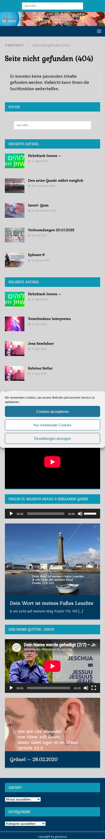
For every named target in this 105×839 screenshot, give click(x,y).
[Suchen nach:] (52, 6)
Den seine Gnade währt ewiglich (55, 180)
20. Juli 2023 (39, 235)
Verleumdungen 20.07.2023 (51, 230)
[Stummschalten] (80, 513)
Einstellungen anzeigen (52, 438)
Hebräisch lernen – (44, 155)
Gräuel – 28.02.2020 (34, 759)
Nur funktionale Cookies (52, 425)
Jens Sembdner (41, 343)
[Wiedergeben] (11, 513)
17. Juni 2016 (39, 324)
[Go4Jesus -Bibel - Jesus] (52, 23)
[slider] (91, 513)
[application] (52, 514)
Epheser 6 (36, 255)
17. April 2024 (40, 161)
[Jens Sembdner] (14, 348)
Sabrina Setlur (40, 368)
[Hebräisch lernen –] (14, 160)
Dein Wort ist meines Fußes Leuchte (51, 603)
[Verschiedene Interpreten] (14, 324)
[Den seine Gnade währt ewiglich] (14, 185)
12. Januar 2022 (41, 260)
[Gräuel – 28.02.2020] (52, 724)
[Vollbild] (93, 688)
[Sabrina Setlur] (14, 373)
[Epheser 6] (14, 260)
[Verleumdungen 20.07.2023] (14, 235)
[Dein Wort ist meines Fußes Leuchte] (52, 559)
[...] (80, 611)
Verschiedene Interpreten (49, 319)
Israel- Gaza (38, 205)
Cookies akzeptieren (52, 411)
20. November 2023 (44, 210)
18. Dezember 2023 (44, 186)
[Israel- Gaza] (14, 210)
